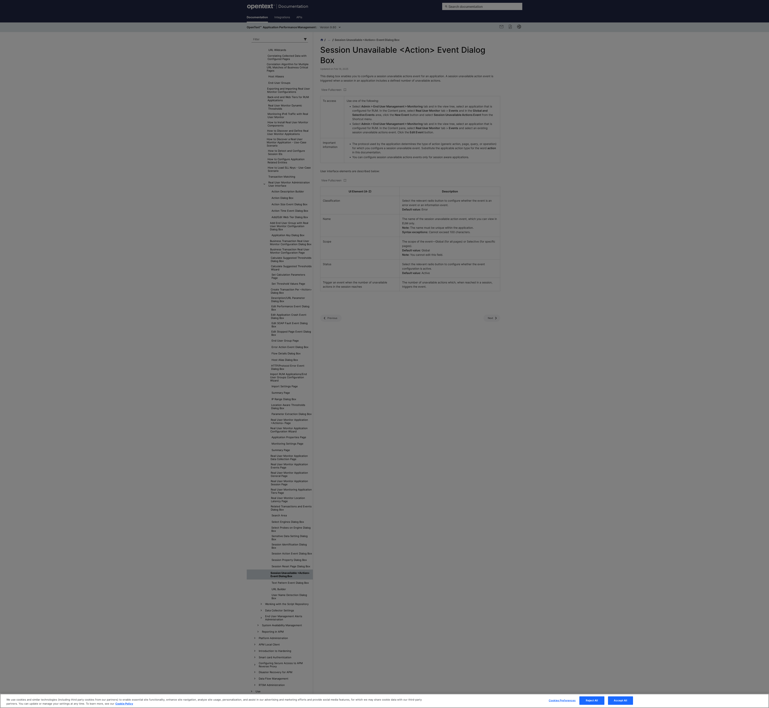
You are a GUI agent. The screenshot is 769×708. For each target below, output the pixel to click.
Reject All (592, 700)
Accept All (620, 700)
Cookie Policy (124, 703)
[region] (384, 701)
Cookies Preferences (562, 700)
